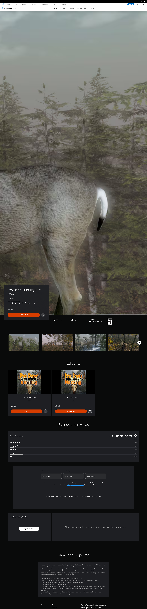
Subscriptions (81, 9)
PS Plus (33, 4)
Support (64, 4)
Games (24, 4)
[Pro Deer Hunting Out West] (23, 342)
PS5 (16, 4)
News (55, 4)
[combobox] (51, 476)
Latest (55, 9)
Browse (91, 9)
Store (8, 4)
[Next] (139, 343)
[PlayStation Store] (9, 8)
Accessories (44, 4)
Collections (63, 9)
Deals (72, 9)
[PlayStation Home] (3, 4)
